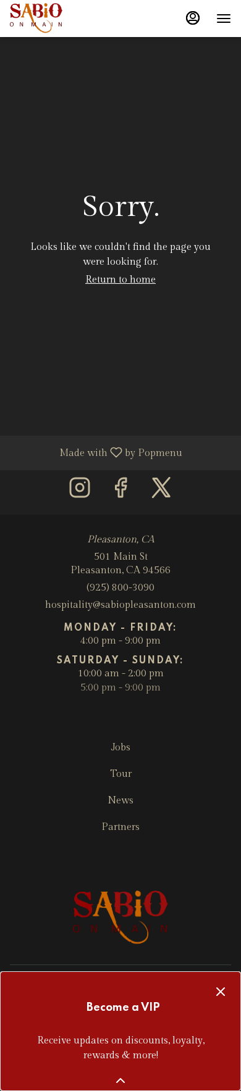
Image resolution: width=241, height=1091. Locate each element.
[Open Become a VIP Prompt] (120, 1080)
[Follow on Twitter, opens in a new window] (161, 492)
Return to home (120, 280)
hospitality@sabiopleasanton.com (120, 605)
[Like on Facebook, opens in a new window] (120, 492)
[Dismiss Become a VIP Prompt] (220, 991)
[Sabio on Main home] (65, 18)
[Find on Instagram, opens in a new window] (80, 492)
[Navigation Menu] (223, 18)
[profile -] (192, 17)
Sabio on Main (120, 918)
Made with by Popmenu (95, 452)
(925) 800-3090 (120, 588)
